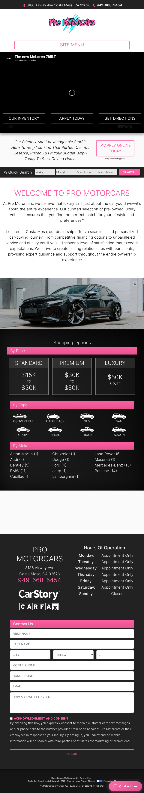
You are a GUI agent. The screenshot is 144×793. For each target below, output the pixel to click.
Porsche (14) (106, 471)
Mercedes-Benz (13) (113, 465)
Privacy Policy (86, 778)
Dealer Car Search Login (39, 781)
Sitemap (70, 781)
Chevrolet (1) (63, 454)
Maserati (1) (105, 459)
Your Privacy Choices (86, 781)
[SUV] (87, 418)
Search (129, 172)
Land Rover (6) (108, 454)
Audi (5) (17, 459)
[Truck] (87, 432)
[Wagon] (119, 432)
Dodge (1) (60, 459)
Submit (72, 754)
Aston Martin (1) (24, 454)
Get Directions (120, 118)
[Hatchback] (55, 418)
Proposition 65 (110, 781)
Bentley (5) (20, 465)
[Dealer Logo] (72, 23)
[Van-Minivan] (119, 418)
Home (54, 778)
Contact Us (73, 778)
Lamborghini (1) (66, 476)
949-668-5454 (109, 5)
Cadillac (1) (20, 476)
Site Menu (72, 45)
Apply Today (72, 118)
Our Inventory (24, 118)
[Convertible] (23, 418)
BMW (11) (18, 471)
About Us (62, 778)
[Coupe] (23, 432)
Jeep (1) (59, 471)
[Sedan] (55, 432)
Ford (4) (59, 465)
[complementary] (133, 781)
